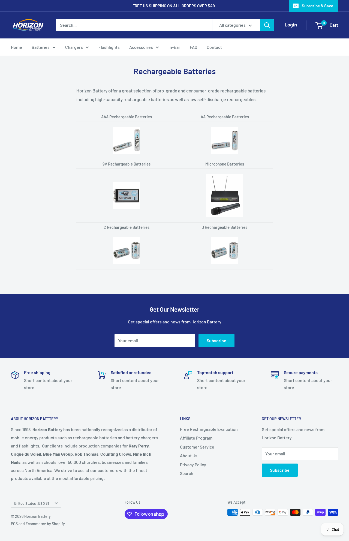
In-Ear (174, 47)
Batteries (41, 47)
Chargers (74, 47)
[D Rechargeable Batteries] (224, 236)
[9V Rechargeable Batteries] (126, 181)
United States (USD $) (31, 503)
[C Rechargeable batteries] (126, 236)
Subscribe (216, 340)
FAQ (193, 47)
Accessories (141, 47)
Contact (214, 47)
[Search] (267, 25)
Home (16, 47)
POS (14, 523)
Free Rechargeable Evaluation (209, 429)
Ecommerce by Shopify (45, 523)
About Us (188, 455)
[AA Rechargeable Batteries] (224, 126)
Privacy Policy (193, 464)
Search (186, 473)
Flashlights (109, 47)
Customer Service (197, 446)
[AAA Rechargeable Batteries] (126, 126)
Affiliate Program (196, 437)
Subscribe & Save (317, 5)
